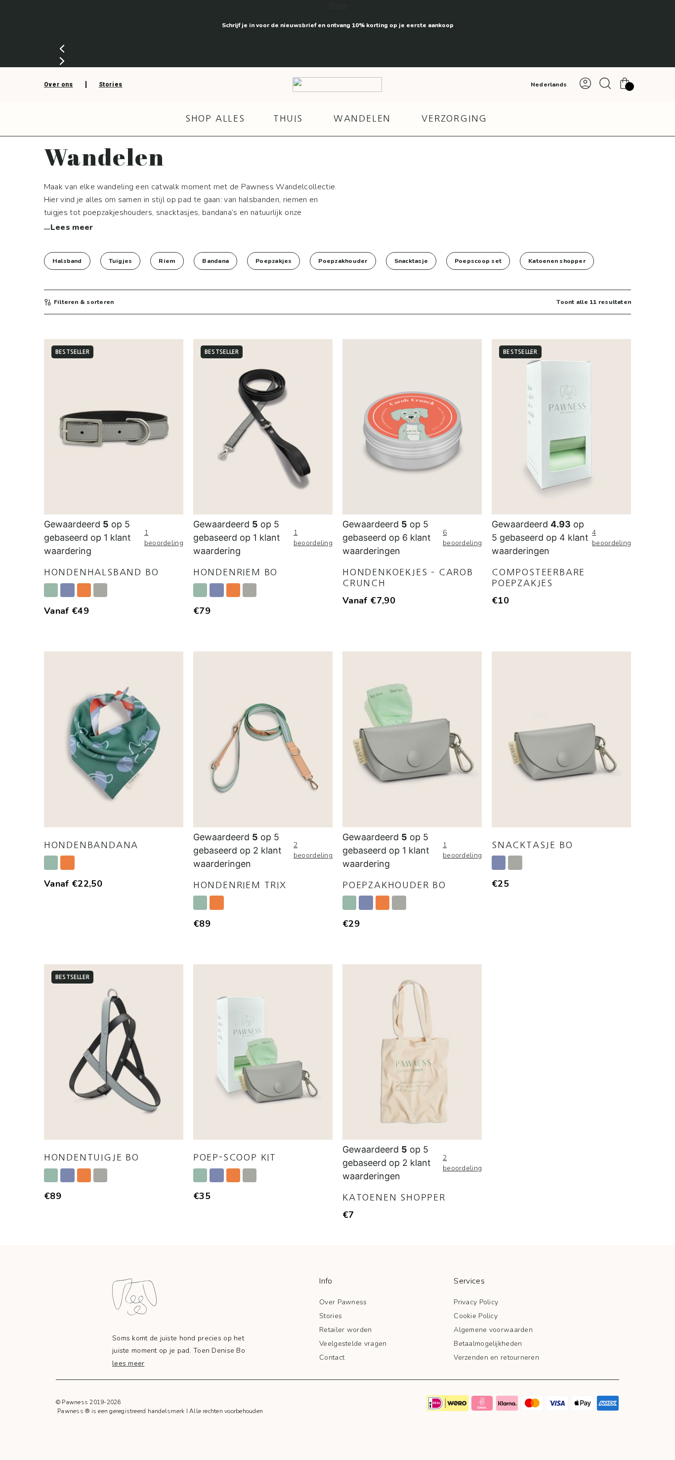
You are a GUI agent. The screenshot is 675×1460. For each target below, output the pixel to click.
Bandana (215, 261)
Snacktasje (411, 261)
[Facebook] (335, 1403)
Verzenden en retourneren (496, 1357)
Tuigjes (120, 261)
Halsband (67, 261)
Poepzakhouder (342, 261)
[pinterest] (357, 1403)
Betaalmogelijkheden (488, 1343)
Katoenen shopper (557, 261)
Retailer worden (345, 1329)
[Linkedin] (379, 1403)
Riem (167, 261)
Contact (331, 1357)
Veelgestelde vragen (352, 1343)
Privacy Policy (476, 1302)
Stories (330, 1316)
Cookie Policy (476, 1316)
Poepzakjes (273, 261)
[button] (337, 49)
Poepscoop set (478, 261)
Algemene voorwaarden (493, 1329)
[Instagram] (312, 1403)
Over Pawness (343, 1302)
